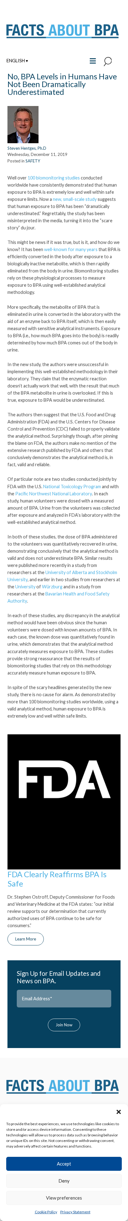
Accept (64, 1163)
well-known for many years (71, 249)
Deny (64, 1180)
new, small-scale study (75, 199)
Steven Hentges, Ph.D (26, 148)
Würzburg (52, 586)
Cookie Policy (46, 1212)
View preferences (64, 1198)
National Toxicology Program (72, 486)
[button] (119, 1112)
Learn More (25, 938)
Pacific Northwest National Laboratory (53, 493)
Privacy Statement (75, 1212)
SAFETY (32, 160)
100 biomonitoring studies (54, 177)
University (25, 586)
